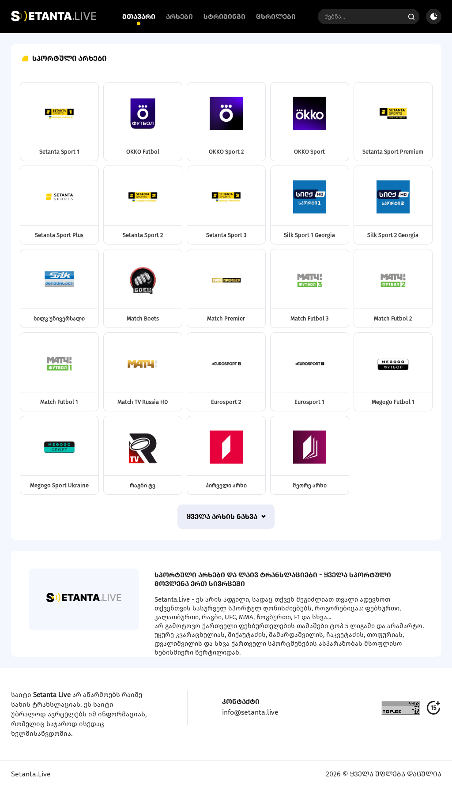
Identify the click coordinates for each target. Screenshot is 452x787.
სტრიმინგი (224, 16)
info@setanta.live (250, 712)
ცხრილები (276, 16)
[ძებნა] (411, 16)
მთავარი (138, 16)
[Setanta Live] (53, 19)
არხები (179, 16)
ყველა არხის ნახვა (223, 516)
